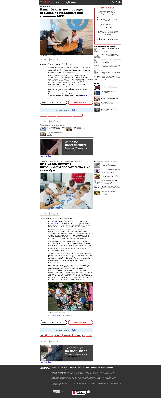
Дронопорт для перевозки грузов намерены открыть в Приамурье (110, 97)
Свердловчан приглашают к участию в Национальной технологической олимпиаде (107, 39)
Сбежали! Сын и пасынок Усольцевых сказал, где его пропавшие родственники (111, 61)
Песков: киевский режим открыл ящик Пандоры (109, 92)
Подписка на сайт (63, 367)
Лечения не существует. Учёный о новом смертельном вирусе (110, 164)
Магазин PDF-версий (83, 367)
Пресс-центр (73, 367)
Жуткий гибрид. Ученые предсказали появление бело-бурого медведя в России (111, 72)
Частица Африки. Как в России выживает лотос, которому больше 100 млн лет (110, 187)
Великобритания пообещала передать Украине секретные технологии (108, 109)
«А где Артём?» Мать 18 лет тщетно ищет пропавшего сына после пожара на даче (110, 67)
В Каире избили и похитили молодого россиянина (108, 103)
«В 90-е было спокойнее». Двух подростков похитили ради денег (110, 55)
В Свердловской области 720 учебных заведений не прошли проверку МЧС (107, 26)
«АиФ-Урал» (53, 55)
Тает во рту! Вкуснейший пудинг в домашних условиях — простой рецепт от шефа (110, 176)
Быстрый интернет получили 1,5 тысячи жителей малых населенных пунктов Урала (108, 33)
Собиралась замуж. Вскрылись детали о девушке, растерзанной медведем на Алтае (110, 182)
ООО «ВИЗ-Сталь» (58, 315)
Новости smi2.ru (45, 156)
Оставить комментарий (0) (80, 102)
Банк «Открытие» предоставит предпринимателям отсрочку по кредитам (55, 134)
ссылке (85, 96)
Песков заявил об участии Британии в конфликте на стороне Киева (110, 86)
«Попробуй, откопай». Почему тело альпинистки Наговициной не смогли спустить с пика (110, 171)
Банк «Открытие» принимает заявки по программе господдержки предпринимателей (77, 129)
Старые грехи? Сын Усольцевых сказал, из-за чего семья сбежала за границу (110, 78)
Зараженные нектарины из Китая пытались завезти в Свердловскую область (107, 19)
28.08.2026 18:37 (44, 161)
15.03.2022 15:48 (44, 6)
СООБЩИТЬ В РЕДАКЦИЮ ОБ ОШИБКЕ (71, 369)
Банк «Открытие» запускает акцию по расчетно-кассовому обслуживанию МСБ (56, 129)
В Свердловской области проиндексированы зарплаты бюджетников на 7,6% (107, 12)
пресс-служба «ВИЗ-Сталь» (47, 209)
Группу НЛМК (54, 223)
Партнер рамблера (66, 391)
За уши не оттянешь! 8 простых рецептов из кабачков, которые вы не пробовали (111, 193)
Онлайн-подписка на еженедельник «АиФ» (102, 367)
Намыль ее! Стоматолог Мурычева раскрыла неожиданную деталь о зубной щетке (110, 50)
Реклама (53, 367)
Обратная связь (55, 369)
